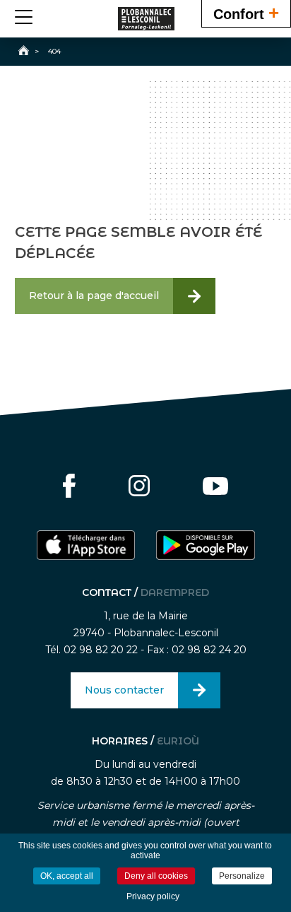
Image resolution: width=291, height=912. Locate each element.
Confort (246, 12)
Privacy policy (152, 896)
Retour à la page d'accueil (94, 295)
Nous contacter (124, 690)
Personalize (242, 876)
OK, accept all (66, 876)
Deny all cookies (156, 876)
